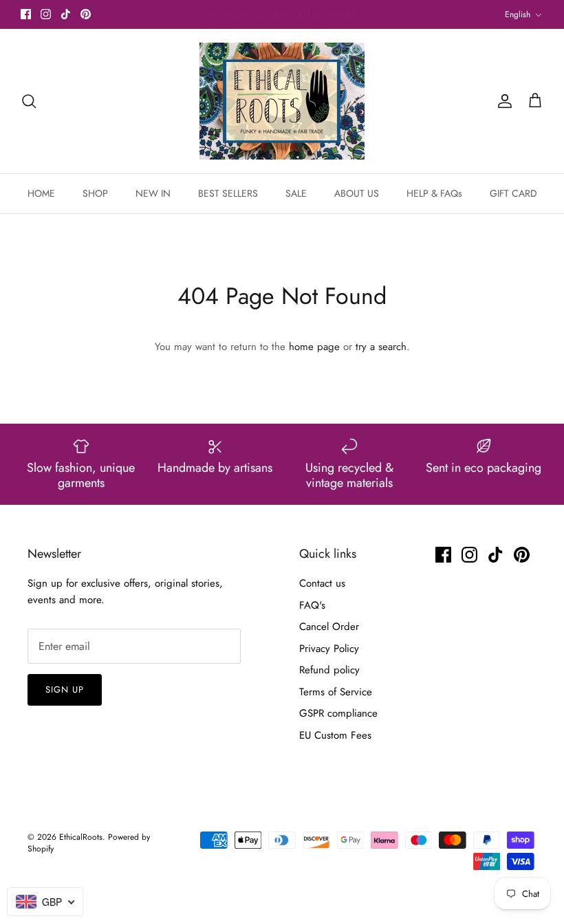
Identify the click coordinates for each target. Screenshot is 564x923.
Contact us (322, 583)
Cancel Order (329, 626)
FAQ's (312, 605)
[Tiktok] (66, 14)
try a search (381, 346)
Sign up (64, 689)
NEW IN (153, 193)
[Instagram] (46, 14)
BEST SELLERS (228, 193)
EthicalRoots (80, 837)
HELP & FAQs (434, 193)
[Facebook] (26, 14)
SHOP (95, 193)
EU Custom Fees (335, 735)
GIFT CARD (513, 193)
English (517, 14)
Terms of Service (335, 691)
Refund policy (329, 669)
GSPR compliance (338, 713)
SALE (296, 193)
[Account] (502, 101)
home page (314, 346)
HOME (41, 193)
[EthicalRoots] (282, 101)
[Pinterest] (85, 14)
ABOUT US (356, 193)
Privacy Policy (329, 648)
